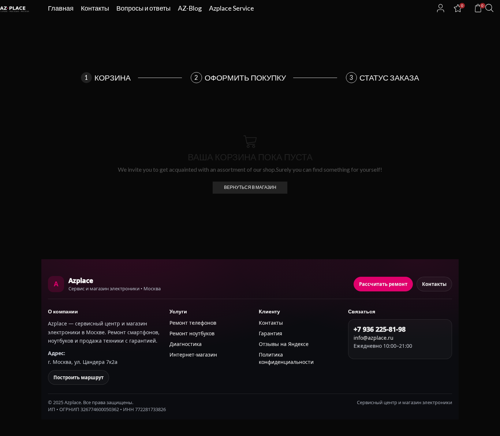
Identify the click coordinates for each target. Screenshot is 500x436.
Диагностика (185, 343)
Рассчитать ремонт (383, 284)
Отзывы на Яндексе (284, 343)
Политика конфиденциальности (286, 358)
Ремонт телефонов (192, 322)
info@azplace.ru (373, 337)
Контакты (434, 284)
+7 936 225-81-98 (380, 329)
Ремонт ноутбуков (191, 333)
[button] (441, 8)
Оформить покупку (245, 77)
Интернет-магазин (193, 354)
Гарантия (270, 333)
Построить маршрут (78, 377)
